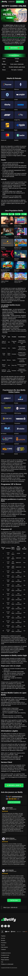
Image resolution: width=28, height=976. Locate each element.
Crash (16, 214)
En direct (9, 214)
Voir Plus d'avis (14, 900)
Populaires (3, 214)
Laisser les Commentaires (14, 802)
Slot (23, 214)
